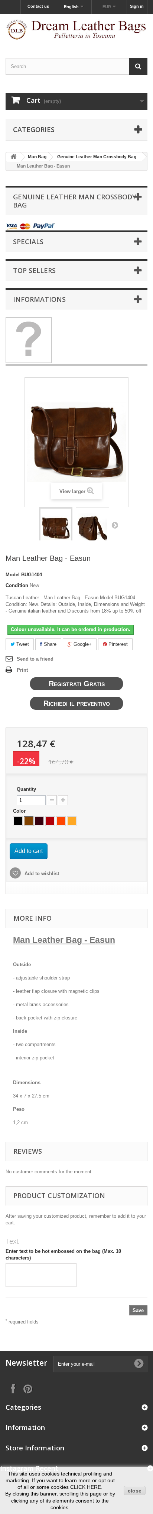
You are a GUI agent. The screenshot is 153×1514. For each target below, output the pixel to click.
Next (114, 525)
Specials (28, 241)
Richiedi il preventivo (76, 703)
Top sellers (34, 270)
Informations (39, 299)
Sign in (137, 6)
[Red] (50, 821)
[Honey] (72, 821)
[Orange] (61, 821)
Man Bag (37, 156)
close (134, 1491)
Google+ (82, 644)
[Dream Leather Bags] (76, 29)
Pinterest (117, 644)
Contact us (38, 6)
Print (22, 670)
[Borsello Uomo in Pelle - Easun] (55, 528)
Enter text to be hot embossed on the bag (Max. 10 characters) (63, 1254)
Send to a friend (35, 659)
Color (20, 811)
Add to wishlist (41, 873)
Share (49, 644)
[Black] (18, 821)
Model (13, 574)
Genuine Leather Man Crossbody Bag (96, 156)
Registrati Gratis (77, 684)
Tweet (22, 644)
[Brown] (29, 821)
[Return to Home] (13, 157)
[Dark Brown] (39, 821)
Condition (17, 585)
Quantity (26, 789)
